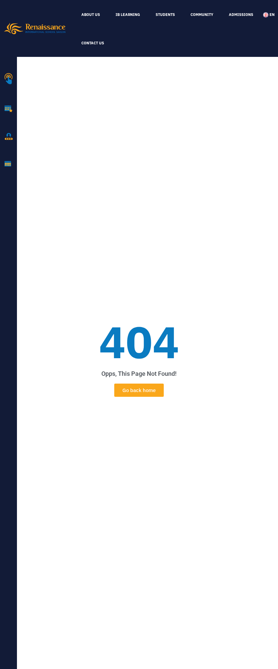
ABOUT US (90, 14)
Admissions (241, 14)
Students (165, 14)
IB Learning (128, 14)
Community (202, 14)
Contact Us (92, 43)
